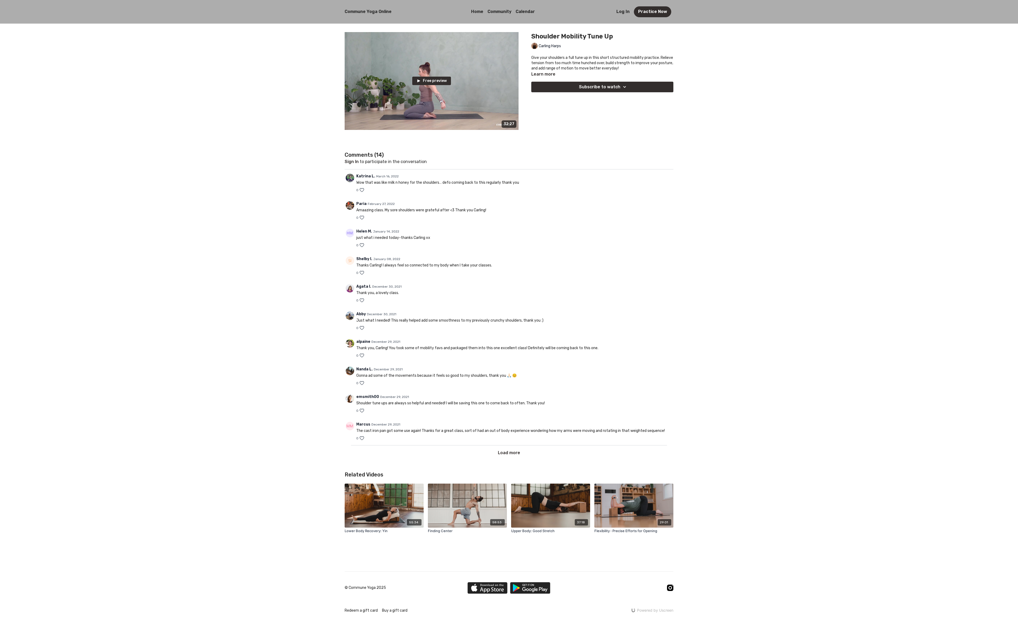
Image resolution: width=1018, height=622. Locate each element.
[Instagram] (670, 588)
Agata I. (363, 286)
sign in (352, 161)
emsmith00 (367, 397)
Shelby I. (364, 259)
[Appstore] (487, 588)
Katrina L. (365, 176)
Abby (361, 314)
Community (499, 11)
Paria (361, 204)
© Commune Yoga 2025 (365, 588)
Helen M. (364, 231)
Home (477, 11)
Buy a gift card (394, 610)
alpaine (363, 341)
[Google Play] (530, 588)
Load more (509, 452)
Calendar (525, 11)
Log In (623, 11)
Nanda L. (364, 369)
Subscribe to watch (599, 86)
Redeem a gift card (361, 610)
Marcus (363, 424)
